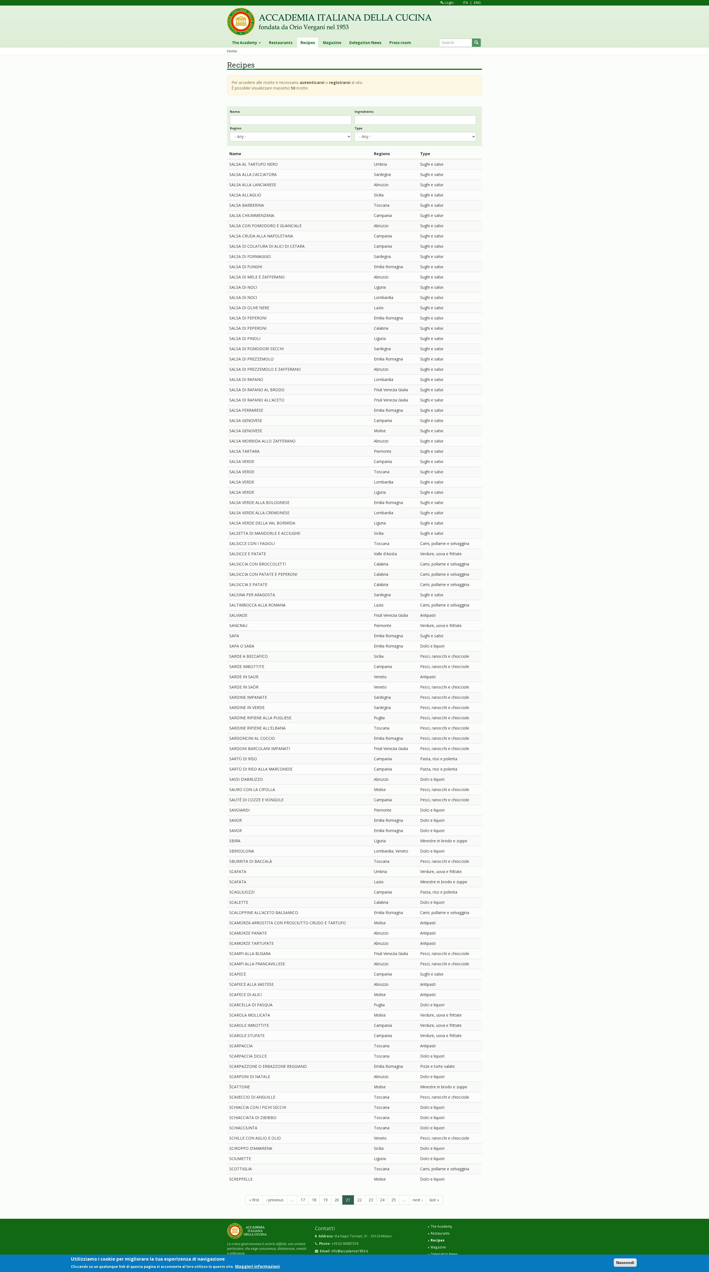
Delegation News (365, 42)
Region (236, 128)
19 (325, 1199)
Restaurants (280, 42)
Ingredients (364, 111)
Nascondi (625, 1262)
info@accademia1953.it (349, 1251)
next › (418, 1199)
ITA (465, 2)
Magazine (332, 42)
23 (371, 1199)
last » (434, 1199)
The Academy (245, 42)
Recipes (307, 42)
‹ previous (275, 1199)
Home (232, 51)
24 (382, 1199)
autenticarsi (312, 82)
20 (337, 1199)
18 (314, 1199)
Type (358, 128)
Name (235, 111)
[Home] (331, 21)
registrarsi (339, 82)
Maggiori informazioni (257, 1266)
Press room (400, 42)
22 (359, 1199)
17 (302, 1199)
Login (449, 2)
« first (254, 1199)
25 (393, 1199)
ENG (477, 2)
